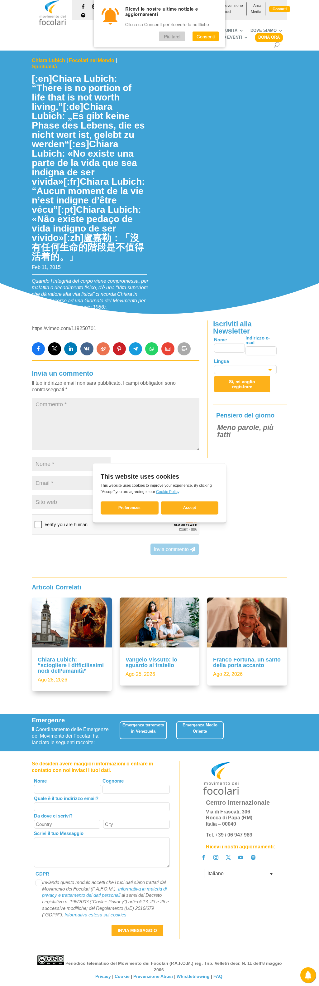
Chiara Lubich (48, 60)
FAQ (218, 976)
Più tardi (172, 36)
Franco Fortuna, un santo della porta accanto (247, 662)
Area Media (256, 8)
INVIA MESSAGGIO (137, 930)
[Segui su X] (228, 857)
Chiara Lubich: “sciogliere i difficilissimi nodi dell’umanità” (71, 665)
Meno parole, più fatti (245, 431)
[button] (284, 732)
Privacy (103, 976)
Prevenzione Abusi (232, 8)
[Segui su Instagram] (216, 857)
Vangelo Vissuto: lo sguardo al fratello (151, 662)
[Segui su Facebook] (83, 6)
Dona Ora (269, 37)
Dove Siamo (263, 30)
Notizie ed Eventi (222, 37)
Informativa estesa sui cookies (95, 914)
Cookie (122, 976)
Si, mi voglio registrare (242, 384)
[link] (38, 348)
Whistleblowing (193, 976)
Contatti (280, 9)
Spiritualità (44, 66)
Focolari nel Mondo (91, 60)
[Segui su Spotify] (83, 15)
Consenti (206, 36)
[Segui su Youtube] (241, 857)
